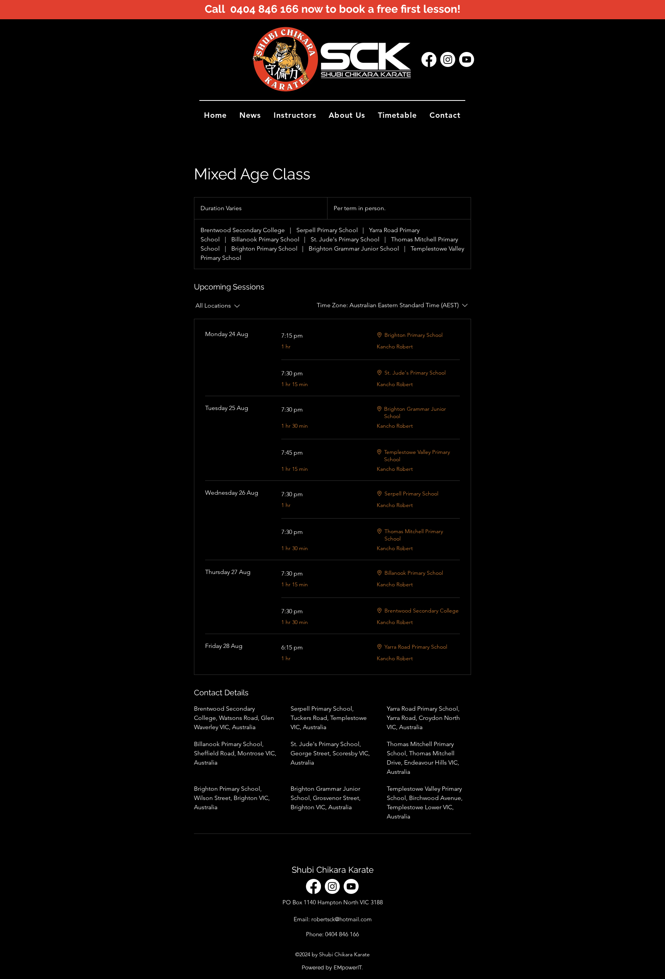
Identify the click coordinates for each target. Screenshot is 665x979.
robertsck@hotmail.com (341, 919)
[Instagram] (447, 59)
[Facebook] (428, 59)
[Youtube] (466, 59)
